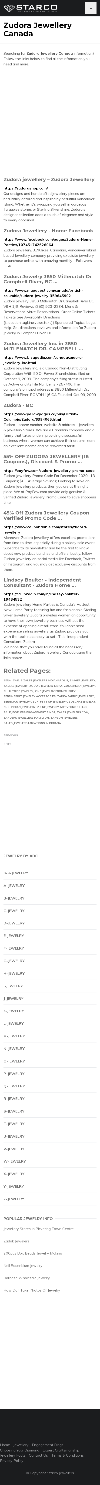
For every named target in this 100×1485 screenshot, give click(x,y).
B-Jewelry (13, 898)
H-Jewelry (14, 973)
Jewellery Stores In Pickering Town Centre (38, 1228)
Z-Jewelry (13, 1199)
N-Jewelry (14, 1048)
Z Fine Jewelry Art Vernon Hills (62, 707)
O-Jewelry (14, 1061)
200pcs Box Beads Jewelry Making (32, 1253)
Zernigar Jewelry (17, 701)
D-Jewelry (14, 923)
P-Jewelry (13, 1073)
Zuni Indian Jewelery (19, 707)
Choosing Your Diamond (19, 1450)
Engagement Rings (47, 1444)
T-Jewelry (13, 1123)
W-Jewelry (14, 1161)
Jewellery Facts (13, 1455)
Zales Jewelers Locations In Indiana (32, 723)
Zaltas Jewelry (15, 685)
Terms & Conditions (67, 1455)
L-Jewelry (13, 1023)
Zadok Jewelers (16, 1241)
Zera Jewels (12, 680)
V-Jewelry (13, 1149)
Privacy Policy (11, 1460)
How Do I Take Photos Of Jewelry (31, 1290)
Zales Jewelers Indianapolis (45, 680)
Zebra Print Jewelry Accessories (29, 696)
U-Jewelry (13, 1136)
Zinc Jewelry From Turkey (55, 691)
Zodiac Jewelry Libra (45, 685)
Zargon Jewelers (64, 717)
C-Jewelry (13, 910)
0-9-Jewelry (15, 873)
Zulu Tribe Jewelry (18, 691)
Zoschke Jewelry (82, 701)
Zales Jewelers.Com (72, 712)
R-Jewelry (13, 1098)
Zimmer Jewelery (82, 680)
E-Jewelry (13, 935)
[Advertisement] (50, 121)
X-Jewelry (13, 1173)
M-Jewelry (14, 1036)
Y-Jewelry (13, 1186)
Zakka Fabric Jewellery (75, 696)
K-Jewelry (13, 1010)
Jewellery (21, 1444)
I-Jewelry (13, 986)
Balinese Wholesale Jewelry (26, 1277)
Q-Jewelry (14, 1086)
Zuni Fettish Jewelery (50, 701)
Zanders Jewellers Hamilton (26, 717)
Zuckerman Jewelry (79, 685)
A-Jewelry (14, 885)
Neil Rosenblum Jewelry (23, 1265)
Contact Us (38, 1455)
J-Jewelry (13, 998)
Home (5, 1444)
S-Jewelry (13, 1111)
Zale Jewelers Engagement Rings (29, 712)
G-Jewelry (14, 960)
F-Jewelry (13, 948)
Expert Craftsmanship (61, 1450)
